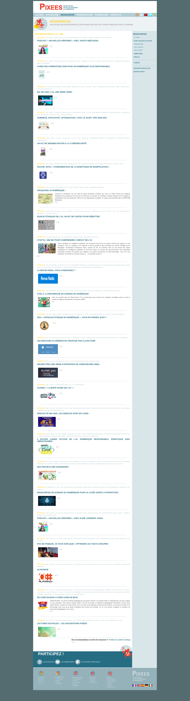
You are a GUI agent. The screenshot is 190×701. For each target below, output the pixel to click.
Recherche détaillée (142, 68)
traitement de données (96, 187)
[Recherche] (154, 15)
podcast (84, 37)
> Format (57, 682)
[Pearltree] (150, 15)
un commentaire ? (68, 662)
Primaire (59, 314)
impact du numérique (43, 63)
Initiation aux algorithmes (64, 590)
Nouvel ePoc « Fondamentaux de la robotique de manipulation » (73, 167)
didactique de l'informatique (72, 267)
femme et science (94, 361)
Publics (137, 57)
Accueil (39, 15)
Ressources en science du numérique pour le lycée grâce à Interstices (77, 492)
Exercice (117, 408)
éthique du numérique (117, 314)
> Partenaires (110, 679)
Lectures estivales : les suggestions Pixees (62, 623)
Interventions (85, 15)
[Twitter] (141, 15)
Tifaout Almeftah (120, 538)
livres (120, 620)
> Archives (41, 679)
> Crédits (109, 685)
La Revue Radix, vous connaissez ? (56, 270)
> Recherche (59, 683)
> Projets (41, 682)
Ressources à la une (60, 37)
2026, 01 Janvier (50, 187)
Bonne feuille (125, 86)
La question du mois (80, 290)
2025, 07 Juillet (50, 361)
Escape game (50, 434)
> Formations (76, 682)
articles (39, 489)
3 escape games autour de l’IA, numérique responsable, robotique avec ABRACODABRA (83, 440)
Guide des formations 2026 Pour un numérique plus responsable (73, 66)
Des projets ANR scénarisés (53, 467)
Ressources (59, 677)
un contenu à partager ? (91, 662)
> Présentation (111, 681)
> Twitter (40, 681)
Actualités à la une (81, 513)
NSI (63, 410)
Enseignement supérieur (99, 112)
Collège (88, 86)
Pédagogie (85, 138)
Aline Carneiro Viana (49, 515)
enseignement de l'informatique (92, 267)
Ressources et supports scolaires (118, 138)
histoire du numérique (114, 564)
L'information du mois (94, 461)
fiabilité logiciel (78, 187)
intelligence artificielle (54, 86)
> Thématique (59, 679)
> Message (92, 681)
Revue (123, 265)
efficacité (52, 114)
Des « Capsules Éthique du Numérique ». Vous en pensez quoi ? (72, 317)
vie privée (56, 463)
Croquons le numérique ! (51, 190)
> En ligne (92, 679)
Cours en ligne (93, 163)
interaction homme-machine (98, 463)
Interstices (123, 487)
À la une (97, 61)
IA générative (124, 337)
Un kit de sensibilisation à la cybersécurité (62, 143)
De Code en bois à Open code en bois (57, 597)
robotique (116, 163)
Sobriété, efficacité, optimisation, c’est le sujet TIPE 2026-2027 (72, 118)
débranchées (138, 44)
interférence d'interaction (111, 290)
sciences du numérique (94, 290)
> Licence (109, 684)
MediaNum (49, 463)
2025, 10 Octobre (51, 290)
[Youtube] (146, 15)
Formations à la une (74, 61)
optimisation (44, 114)
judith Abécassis (106, 37)
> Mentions (109, 682)
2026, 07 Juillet (50, 513)
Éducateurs (113, 337)
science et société (113, 463)
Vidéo (117, 86)
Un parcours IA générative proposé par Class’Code (66, 341)
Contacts (115, 15)
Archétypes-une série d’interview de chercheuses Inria (68, 364)
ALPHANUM (42, 569)
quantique (73, 463)
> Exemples (75, 685)
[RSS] (137, 15)
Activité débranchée (98, 590)
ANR (121, 463)
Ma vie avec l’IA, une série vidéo (54, 92)
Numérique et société (88, 61)
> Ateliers (75, 681)
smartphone (94, 436)
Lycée (94, 86)
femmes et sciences (94, 37)
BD (62, 237)
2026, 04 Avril (49, 37)
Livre (106, 620)
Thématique (138, 53)
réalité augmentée (83, 463)
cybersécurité (41, 140)
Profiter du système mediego (119, 640)
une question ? (49, 662)
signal (87, 187)
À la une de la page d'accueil (63, 112)
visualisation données (109, 461)
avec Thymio (138, 50)
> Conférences (76, 679)
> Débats (74, 684)
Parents (86, 592)
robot (110, 163)
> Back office (110, 687)
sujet (122, 408)
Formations (101, 15)
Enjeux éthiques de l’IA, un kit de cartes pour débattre (68, 216)
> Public (57, 680)
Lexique (137, 62)
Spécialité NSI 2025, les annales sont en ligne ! (63, 413)
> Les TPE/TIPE (93, 682)
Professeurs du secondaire (106, 86)
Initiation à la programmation (73, 592)
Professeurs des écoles (94, 265)
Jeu (118, 211)
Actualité (41, 677)
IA (45, 213)
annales (127, 408)
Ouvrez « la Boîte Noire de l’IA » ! (55, 388)
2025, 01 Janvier (53, 461)
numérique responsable (122, 61)
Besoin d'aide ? (139, 71)
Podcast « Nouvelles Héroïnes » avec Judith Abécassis (67, 41)
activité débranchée (58, 594)
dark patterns (64, 463)
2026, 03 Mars (50, 138)
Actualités (52, 15)
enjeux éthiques (52, 213)
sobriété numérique (107, 61)
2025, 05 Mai (57, 434)
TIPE (58, 114)
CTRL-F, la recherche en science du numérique (63, 294)
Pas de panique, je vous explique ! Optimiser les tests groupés (72, 544)
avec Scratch (138, 47)
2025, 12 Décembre (51, 265)
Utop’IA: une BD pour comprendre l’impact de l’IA (64, 240)
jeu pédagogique (79, 384)
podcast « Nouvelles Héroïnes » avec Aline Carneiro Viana (70, 518)
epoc (121, 163)
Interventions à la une (74, 37)
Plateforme (47, 594)
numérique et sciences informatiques (49, 410)
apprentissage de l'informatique (52, 267)
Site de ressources (114, 112)
